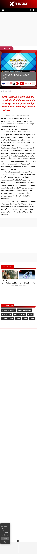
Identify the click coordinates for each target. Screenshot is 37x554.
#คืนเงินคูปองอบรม (24, 310)
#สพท (32, 318)
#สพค (18, 318)
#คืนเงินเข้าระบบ (7, 318)
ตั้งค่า (5, 542)
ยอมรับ (5, 538)
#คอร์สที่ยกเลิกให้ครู (8, 310)
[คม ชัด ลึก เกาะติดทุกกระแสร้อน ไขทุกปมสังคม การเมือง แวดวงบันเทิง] (18, 4)
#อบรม (30, 314)
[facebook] (19, 10)
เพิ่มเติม (6, 535)
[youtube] (26, 10)
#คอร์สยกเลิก (6, 314)
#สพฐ (25, 318)
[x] (23, 10)
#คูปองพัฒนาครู (19, 314)
